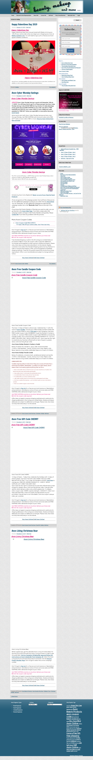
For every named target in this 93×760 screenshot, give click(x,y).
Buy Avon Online (73, 722)
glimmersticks (72, 737)
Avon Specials (36, 691)
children (80, 723)
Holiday (17, 87)
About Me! (36, 15)
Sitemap (62, 184)
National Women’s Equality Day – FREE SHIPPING (69, 149)
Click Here (33, 331)
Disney (68, 728)
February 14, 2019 (21, 27)
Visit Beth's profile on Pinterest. (66, 117)
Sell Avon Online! (39, 258)
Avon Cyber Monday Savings (25, 92)
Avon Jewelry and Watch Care (68, 80)
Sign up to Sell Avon (63, 126)
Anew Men (68, 705)
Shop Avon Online (64, 192)
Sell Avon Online (72, 746)
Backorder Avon (71, 15)
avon (67, 707)
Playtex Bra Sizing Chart (67, 75)
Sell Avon (47, 413)
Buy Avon (33, 413)
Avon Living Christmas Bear (25, 530)
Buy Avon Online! (27, 258)
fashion (79, 728)
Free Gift (38, 525)
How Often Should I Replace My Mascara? (71, 67)
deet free (77, 727)
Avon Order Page (27, 211)
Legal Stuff (63, 189)
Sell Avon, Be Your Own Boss (68, 210)
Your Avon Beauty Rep (65, 207)
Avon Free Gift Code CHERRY (25, 419)
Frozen (68, 737)
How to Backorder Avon (67, 63)
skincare (69, 749)
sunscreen (75, 751)
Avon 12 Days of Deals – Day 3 (68, 154)
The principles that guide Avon (68, 66)
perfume (77, 743)
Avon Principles (64, 182)
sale (80, 743)
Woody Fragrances (17, 712)
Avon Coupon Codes (64, 71)
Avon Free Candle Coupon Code (26, 269)
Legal (78, 15)
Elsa (71, 728)
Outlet (73, 743)
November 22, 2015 (21, 533)
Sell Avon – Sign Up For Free (67, 158)
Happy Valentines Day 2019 (24, 24)
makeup (73, 741)
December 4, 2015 (21, 422)
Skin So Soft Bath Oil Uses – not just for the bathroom (70, 194)
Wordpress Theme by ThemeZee (76, 755)
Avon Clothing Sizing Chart (67, 77)
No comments (52, 87)
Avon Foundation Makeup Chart (67, 179)
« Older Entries (14, 696)
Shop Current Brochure (60, 15)
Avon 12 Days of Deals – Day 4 (68, 152)
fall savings (74, 728)
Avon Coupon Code (19, 263)
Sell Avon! (51, 15)
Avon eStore (50, 202)
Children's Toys (47, 691)
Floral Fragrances (17, 705)
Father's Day (76, 731)
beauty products (72, 719)
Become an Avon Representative (69, 64)
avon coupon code (72, 715)
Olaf (70, 743)
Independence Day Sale (71, 739)
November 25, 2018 (21, 95)
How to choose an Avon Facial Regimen (69, 188)
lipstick (68, 741)
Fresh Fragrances (17, 707)
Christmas (38, 413)
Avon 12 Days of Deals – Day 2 (68, 156)
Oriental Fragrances (18, 709)
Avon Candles (21, 329)
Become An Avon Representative (24, 15)
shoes (79, 747)
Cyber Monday (72, 727)
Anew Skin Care (76, 705)
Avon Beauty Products (27, 691)
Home (12, 15)
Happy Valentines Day (20, 30)
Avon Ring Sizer (65, 82)
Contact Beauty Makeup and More (68, 186)
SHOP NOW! (15, 113)
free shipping (72, 735)
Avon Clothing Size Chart (66, 178)
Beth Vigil (28, 27)
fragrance (69, 733)
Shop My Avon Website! (64, 124)
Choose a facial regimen (67, 69)
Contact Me (43, 15)
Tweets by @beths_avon (65, 166)
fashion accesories (71, 730)
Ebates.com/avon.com (18, 35)
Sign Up (23, 230)
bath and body (75, 717)
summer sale (69, 751)
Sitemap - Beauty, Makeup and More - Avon (68, 128)
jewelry (78, 739)
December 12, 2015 (21, 272)
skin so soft (76, 749)
